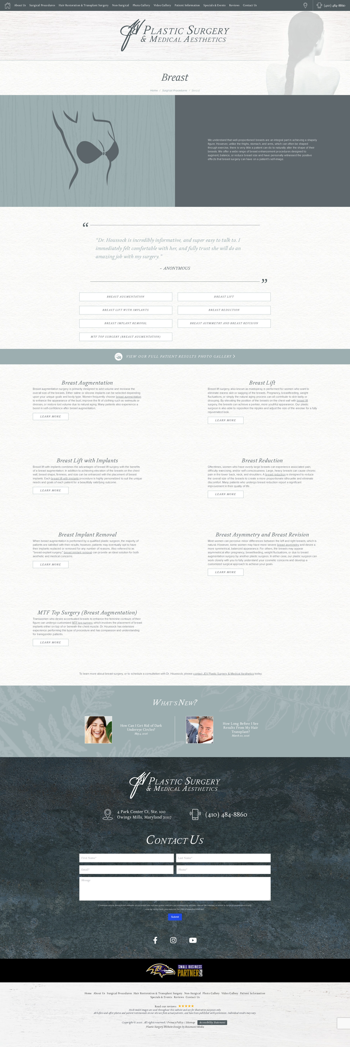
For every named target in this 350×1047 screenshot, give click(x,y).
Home (154, 90)
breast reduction (275, 474)
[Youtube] (193, 940)
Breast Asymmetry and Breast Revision (224, 323)
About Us (20, 5)
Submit (175, 917)
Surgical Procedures (42, 5)
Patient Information (187, 5)
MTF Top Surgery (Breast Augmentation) (126, 336)
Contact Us (250, 5)
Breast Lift (224, 296)
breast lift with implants (65, 478)
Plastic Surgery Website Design (163, 1027)
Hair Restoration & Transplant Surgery (83, 5)
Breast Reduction (224, 310)
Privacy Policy (175, 1022)
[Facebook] (155, 940)
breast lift (302, 400)
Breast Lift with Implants (126, 310)
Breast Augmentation (126, 296)
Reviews (234, 5)
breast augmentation (128, 397)
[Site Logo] (175, 35)
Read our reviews (166, 1006)
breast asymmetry (288, 545)
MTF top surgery (82, 623)
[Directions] (306, 5)
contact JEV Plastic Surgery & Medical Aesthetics (223, 674)
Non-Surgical (120, 5)
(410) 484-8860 (226, 814)
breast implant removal (78, 552)
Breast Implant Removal (126, 323)
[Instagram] (173, 940)
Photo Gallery (141, 5)
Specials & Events (214, 5)
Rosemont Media (194, 1027)
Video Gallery (162, 5)
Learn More (50, 416)
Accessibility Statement (212, 1022)
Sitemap (190, 1022)
